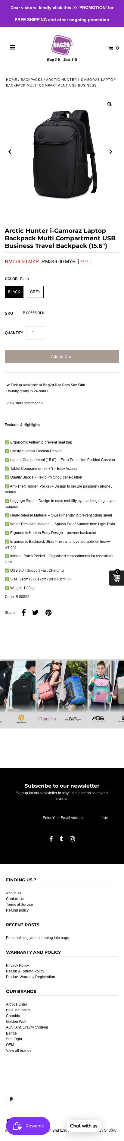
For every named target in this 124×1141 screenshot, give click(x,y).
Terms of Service (19, 904)
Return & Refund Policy (25, 971)
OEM (10, 1045)
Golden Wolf (16, 1021)
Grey (35, 292)
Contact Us (15, 899)
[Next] (111, 151)
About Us (13, 893)
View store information (24, 403)
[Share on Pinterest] (48, 613)
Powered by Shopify (100, 1130)
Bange (11, 1033)
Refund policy (17, 910)
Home (11, 79)
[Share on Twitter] (35, 613)
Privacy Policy (17, 965)
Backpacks (32, 79)
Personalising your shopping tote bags (37, 938)
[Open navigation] (12, 48)
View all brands (18, 1050)
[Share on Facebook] (24, 613)
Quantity (14, 333)
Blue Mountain (18, 1010)
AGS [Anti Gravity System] (27, 1027)
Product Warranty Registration (30, 977)
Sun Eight (14, 1039)
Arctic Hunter (16, 1004)
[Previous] (10, 151)
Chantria (13, 1016)
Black (14, 292)
